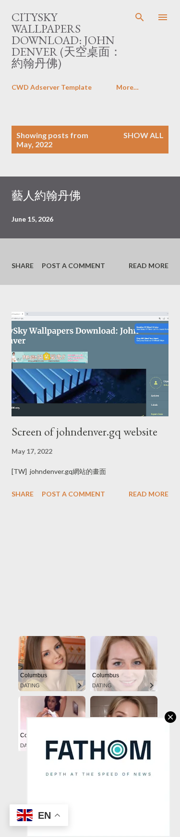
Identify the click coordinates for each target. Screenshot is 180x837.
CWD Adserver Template (52, 87)
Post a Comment (73, 265)
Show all (143, 135)
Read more (148, 265)
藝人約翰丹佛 (46, 195)
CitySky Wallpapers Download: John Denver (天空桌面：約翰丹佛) (66, 40)
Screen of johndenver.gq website (84, 431)
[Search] (139, 17)
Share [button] (23, 265)
